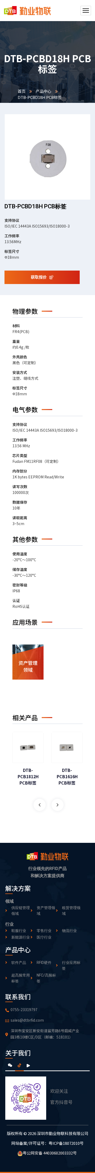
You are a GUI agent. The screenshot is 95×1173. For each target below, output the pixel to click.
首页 (22, 91)
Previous (40, 805)
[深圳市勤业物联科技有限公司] (27, 10)
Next (57, 805)
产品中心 (43, 91)
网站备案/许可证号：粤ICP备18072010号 (47, 1143)
